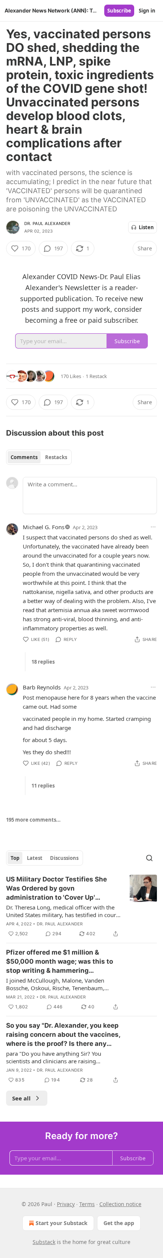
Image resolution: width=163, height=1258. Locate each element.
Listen (146, 227)
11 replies (43, 785)
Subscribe (119, 10)
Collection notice (120, 1204)
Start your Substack (62, 1223)
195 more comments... (33, 819)
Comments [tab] (24, 457)
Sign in (147, 10)
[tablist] (39, 457)
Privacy (66, 1204)
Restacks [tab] (56, 457)
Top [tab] (15, 858)
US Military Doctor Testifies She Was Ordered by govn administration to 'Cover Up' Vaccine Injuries (56, 888)
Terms (87, 1204)
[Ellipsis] (153, 527)
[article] (81, 906)
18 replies (43, 661)
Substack (44, 1241)
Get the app (118, 1223)
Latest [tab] (34, 858)
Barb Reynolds (42, 687)
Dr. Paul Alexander (47, 223)
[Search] (149, 858)
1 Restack (96, 376)
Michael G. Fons (43, 527)
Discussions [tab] (64, 858)
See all (21, 1098)
